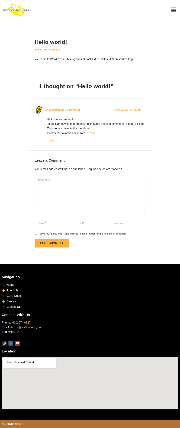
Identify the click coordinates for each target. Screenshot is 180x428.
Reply (51, 140)
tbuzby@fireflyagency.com (26, 327)
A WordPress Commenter (63, 109)
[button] (173, 10)
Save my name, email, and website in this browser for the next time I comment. (83, 233)
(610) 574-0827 (21, 322)
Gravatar (91, 133)
